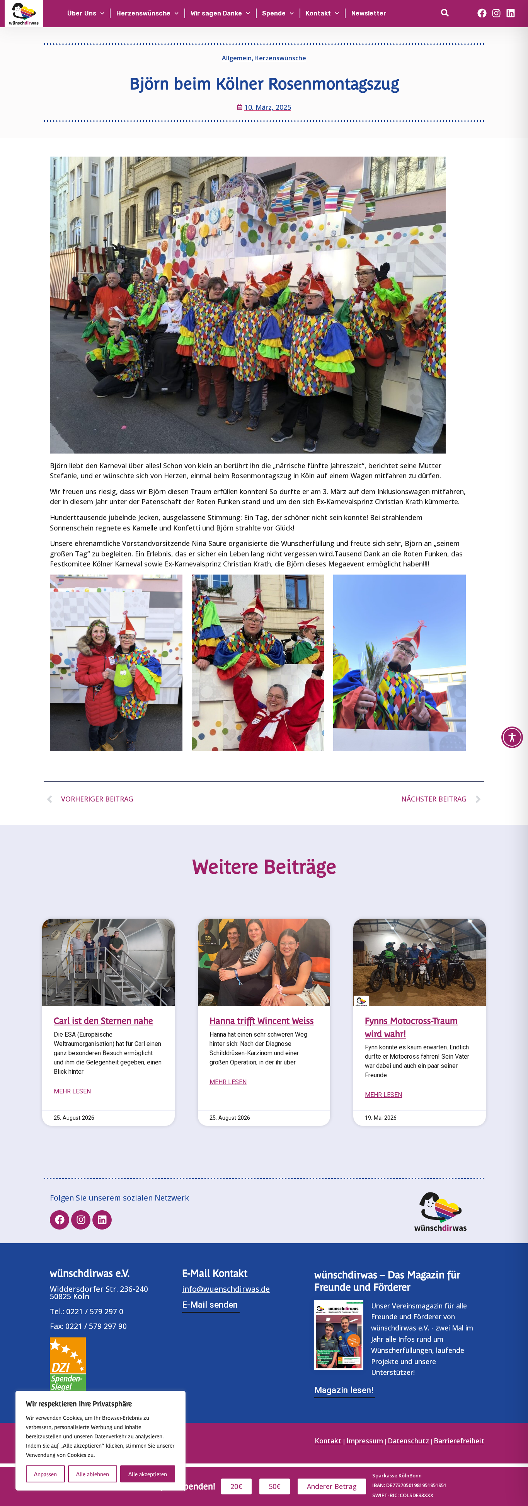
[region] (100, 1441)
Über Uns (81, 13)
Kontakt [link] (329, 1440)
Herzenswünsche (143, 13)
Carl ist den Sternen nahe (103, 1020)
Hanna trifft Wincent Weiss (261, 1020)
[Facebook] (482, 13)
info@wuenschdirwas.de (226, 1289)
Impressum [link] (364, 1440)
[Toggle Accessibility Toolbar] (512, 737)
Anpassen (45, 1473)
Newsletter (369, 13)
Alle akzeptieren (147, 1473)
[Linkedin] (510, 13)
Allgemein (237, 58)
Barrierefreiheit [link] (459, 1440)
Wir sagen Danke (216, 13)
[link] (447, 12)
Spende (274, 13)
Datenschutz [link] (408, 1440)
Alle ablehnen (92, 1473)
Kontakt (318, 13)
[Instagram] (496, 13)
